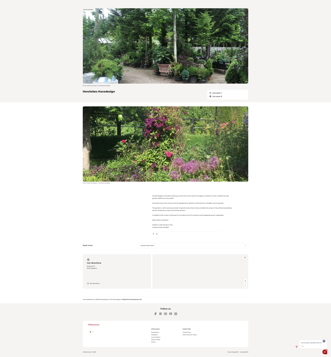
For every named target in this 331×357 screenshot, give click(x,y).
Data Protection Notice (190, 335)
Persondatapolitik (233, 352)
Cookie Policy (187, 332)
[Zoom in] (245, 281)
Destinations (155, 332)
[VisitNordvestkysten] (93, 325)
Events (153, 342)
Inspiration (154, 335)
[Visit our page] (155, 313)
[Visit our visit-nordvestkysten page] (175, 313)
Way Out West (155, 339)
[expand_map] (245, 257)
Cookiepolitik (244, 352)
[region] (200, 271)
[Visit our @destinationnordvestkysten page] (165, 313)
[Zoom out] (245, 286)
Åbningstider (216, 93)
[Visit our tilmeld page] (170, 313)
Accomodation (155, 337)
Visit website (216, 96)
